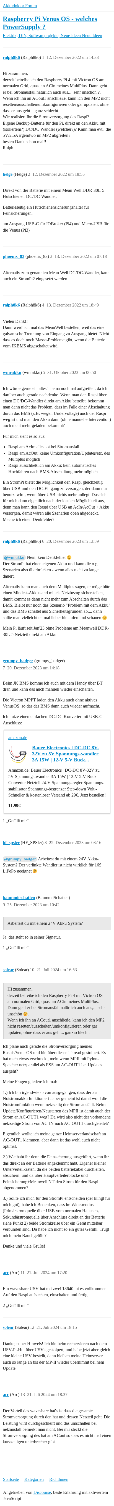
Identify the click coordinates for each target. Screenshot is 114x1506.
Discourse (42, 1492)
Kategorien (34, 1479)
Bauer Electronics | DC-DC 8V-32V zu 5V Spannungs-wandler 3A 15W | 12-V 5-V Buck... (65, 754)
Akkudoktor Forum (20, 5)
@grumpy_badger (20, 859)
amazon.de (17, 737)
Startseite (11, 1479)
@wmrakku (14, 557)
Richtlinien (58, 1479)
